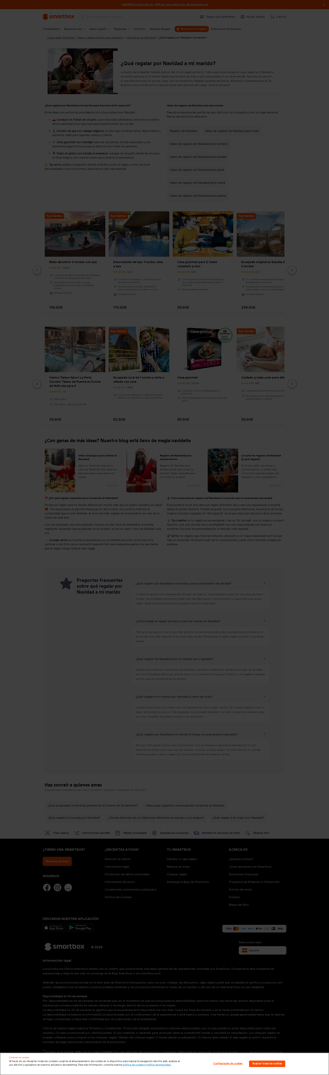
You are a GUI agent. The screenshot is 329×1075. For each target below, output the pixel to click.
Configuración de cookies (227, 1063)
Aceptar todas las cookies (267, 1063)
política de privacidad (158, 1065)
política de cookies (133, 1065)
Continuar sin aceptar (19, 1057)
